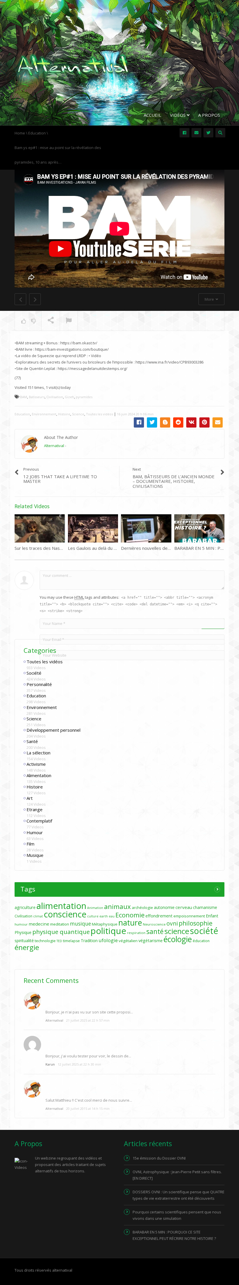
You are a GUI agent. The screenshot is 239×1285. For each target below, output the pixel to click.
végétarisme (150, 940)
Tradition (89, 940)
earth (103, 916)
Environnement (44, 414)
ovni (172, 923)
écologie (178, 939)
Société (34, 673)
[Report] (69, 321)
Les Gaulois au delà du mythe (97, 548)
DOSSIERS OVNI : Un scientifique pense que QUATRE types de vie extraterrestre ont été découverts (178, 1195)
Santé (32, 741)
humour (21, 924)
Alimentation (39, 775)
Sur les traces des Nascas (40, 548)
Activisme (36, 764)
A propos (209, 115)
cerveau (183, 907)
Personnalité (39, 684)
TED (59, 941)
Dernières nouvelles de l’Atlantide (154, 548)
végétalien (128, 940)
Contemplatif (39, 821)
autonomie (164, 907)
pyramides (84, 397)
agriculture (25, 907)
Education (22, 414)
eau (112, 916)
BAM (23, 397)
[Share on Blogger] (165, 422)
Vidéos (178, 115)
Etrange (35, 809)
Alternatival (54, 445)
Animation (95, 908)
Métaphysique (104, 924)
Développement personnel (53, 730)
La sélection (38, 753)
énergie (27, 947)
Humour (35, 832)
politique (108, 931)
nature (130, 922)
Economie (130, 914)
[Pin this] (204, 422)
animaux (117, 906)
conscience (65, 914)
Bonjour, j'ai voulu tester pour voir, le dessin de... (88, 1056)
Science (78, 414)
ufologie (108, 940)
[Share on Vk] (191, 422)
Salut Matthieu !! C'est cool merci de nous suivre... (88, 1100)
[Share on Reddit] (178, 422)
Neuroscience (154, 924)
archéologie (142, 907)
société (204, 930)
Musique (35, 855)
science (176, 931)
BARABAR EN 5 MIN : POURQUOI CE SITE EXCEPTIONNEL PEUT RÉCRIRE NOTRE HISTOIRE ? (174, 1235)
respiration (136, 932)
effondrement (159, 916)
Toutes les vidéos (99, 414)
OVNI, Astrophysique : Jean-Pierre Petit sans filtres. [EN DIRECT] (177, 1175)
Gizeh (69, 397)
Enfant (212, 916)
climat (38, 916)
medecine (39, 924)
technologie (45, 940)
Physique (23, 932)
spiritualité (24, 940)
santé (155, 931)
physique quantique (61, 932)
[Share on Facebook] (139, 422)
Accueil (152, 115)
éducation (201, 940)
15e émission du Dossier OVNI (159, 1158)
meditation (59, 924)
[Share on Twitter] (152, 422)
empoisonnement (189, 916)
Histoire (64, 414)
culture (93, 916)
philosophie (195, 923)
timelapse (71, 940)
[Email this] (217, 422)
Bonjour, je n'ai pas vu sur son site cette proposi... (89, 1012)
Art (30, 798)
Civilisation (54, 397)
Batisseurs (37, 397)
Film (30, 844)
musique (80, 923)
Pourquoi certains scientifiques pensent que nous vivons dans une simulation (177, 1215)
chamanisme (205, 907)
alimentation (61, 906)
